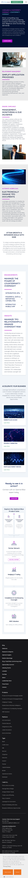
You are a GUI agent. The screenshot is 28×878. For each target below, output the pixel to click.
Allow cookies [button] (8, 872)
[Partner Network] (14, 550)
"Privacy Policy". (7, 866)
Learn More (7, 422)
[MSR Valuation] (14, 621)
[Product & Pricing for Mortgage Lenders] (8, 523)
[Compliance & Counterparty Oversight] (14, 598)
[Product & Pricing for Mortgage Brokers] (19, 523)
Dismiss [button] (17, 872)
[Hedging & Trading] (14, 575)
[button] (8, 877)
